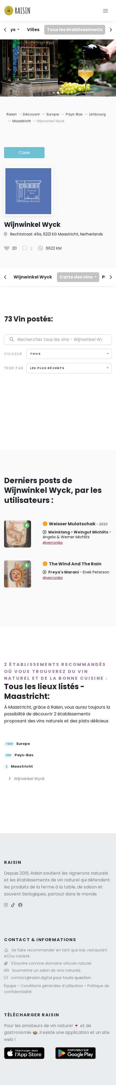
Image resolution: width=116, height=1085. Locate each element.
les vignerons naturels (85, 873)
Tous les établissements (75, 29)
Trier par (13, 368)
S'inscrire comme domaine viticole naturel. (51, 963)
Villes (33, 29)
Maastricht (22, 121)
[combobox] (69, 354)
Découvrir (32, 114)
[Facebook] (20, 905)
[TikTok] (13, 905)
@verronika (53, 542)
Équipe (11, 985)
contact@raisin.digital (31, 977)
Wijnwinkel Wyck (32, 277)
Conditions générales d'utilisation (52, 985)
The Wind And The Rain (75, 564)
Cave (24, 153)
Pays (10, 29)
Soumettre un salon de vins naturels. (46, 970)
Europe (53, 114)
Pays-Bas (74, 114)
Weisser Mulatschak (78, 524)
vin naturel (61, 1026)
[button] (53, 92)
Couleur (13, 353)
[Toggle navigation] (105, 10)
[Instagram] (6, 905)
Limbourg (97, 114)
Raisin (11, 114)
